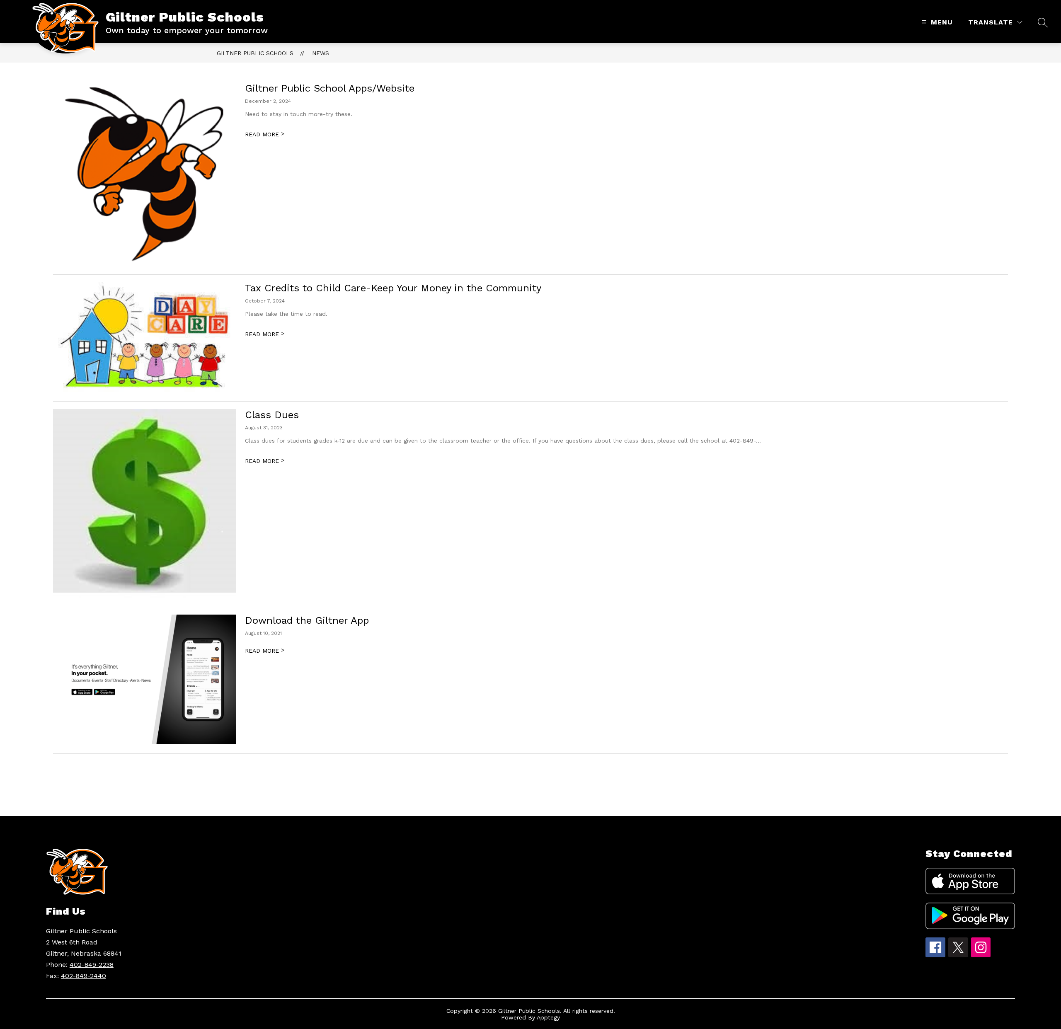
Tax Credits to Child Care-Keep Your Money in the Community (393, 288)
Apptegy (548, 1017)
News (320, 53)
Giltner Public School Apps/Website (329, 88)
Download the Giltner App (307, 620)
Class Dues (272, 415)
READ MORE (264, 134)
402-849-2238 (92, 964)
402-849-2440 (83, 976)
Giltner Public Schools (255, 53)
